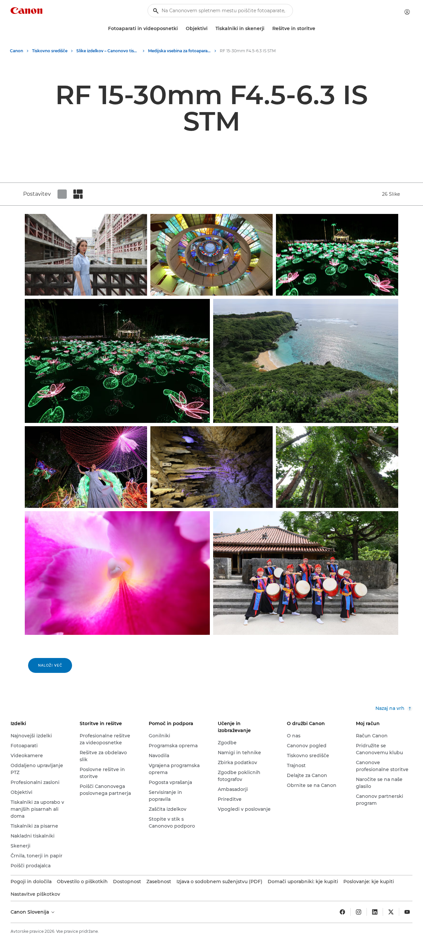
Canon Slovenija (30, 912)
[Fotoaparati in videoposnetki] (180, 28)
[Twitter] (391, 912)
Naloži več (50, 665)
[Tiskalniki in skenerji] (267, 28)
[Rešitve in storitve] (318, 28)
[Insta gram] (358, 912)
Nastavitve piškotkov (35, 894)
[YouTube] (407, 912)
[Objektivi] (210, 28)
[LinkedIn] (374, 912)
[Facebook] (342, 912)
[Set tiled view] (62, 194)
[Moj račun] (407, 12)
